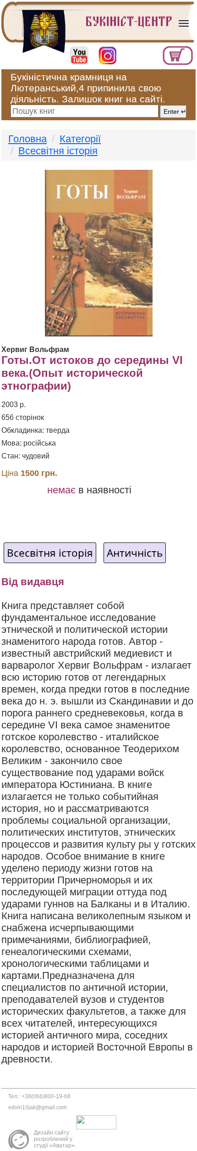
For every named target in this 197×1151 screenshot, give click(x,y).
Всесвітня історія (58, 150)
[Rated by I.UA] (98, 1122)
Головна (27, 139)
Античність (135, 553)
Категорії (80, 139)
